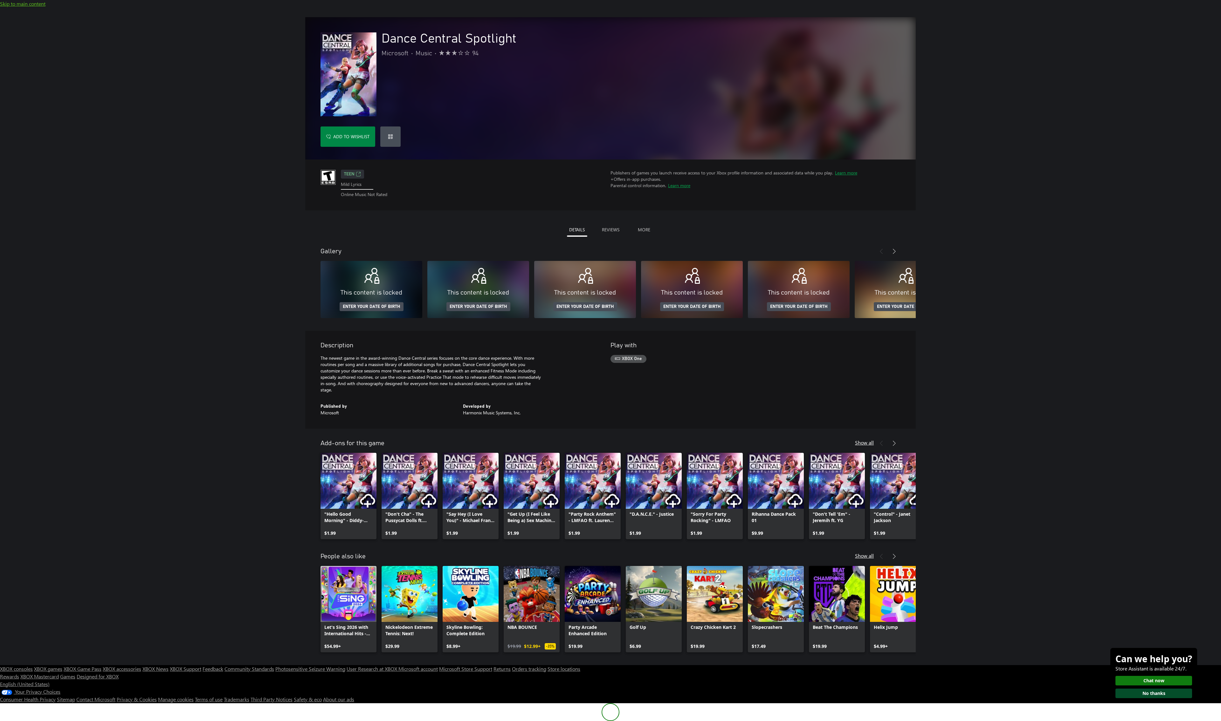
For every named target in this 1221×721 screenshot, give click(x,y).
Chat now (1153, 680)
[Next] (894, 251)
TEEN (349, 174)
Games (67, 676)
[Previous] (881, 251)
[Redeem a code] (390, 136)
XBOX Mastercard (39, 676)
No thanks (1153, 693)
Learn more (846, 173)
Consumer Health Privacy (28, 699)
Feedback (213, 668)
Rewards (9, 676)
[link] (348, 496)
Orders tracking (529, 668)
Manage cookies (176, 699)
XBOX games (48, 668)
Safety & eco (308, 699)
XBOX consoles (16, 668)
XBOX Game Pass (82, 668)
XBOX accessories (122, 668)
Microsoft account (418, 668)
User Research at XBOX (372, 668)
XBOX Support (185, 668)
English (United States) (25, 684)
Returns (502, 668)
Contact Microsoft (95, 699)
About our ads (338, 699)
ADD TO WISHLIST (351, 136)
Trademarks (236, 699)
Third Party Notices (272, 699)
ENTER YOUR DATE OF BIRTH (371, 306)
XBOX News (155, 668)
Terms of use (209, 699)
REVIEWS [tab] (610, 230)
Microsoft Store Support (465, 668)
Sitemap (66, 699)
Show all (864, 442)
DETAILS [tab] (577, 230)
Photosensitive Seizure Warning (310, 668)
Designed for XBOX (98, 676)
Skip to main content (22, 3)
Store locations (564, 668)
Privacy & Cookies (137, 699)
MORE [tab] (644, 230)
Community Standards (249, 668)
